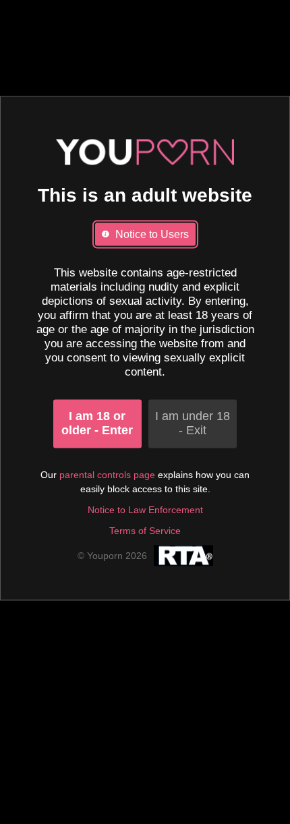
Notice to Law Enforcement (145, 510)
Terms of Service (145, 531)
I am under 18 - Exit (192, 424)
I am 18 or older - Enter (97, 424)
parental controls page (107, 475)
